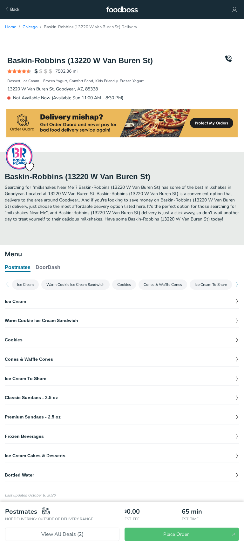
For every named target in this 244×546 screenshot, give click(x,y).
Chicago (30, 27)
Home (10, 27)
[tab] (17, 267)
